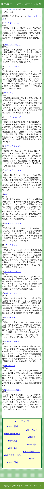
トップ (4, 9)
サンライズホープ (11, 342)
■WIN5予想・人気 (31, 451)
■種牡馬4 (12, 448)
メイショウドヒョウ (12, 170)
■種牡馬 (31, 437)
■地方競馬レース (12, 433)
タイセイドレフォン (12, 223)
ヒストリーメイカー (12, 390)
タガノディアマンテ (12, 45)
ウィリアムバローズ (12, 117)
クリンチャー (9, 366)
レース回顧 (11, 9)
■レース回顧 (12, 462)
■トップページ (22, 421)
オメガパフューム (11, 66)
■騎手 (31, 459)
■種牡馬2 (12, 441)
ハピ (6, 194)
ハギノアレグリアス (12, 293)
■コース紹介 (32, 430)
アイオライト (9, 93)
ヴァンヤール (9, 317)
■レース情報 (12, 426)
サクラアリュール (11, 23)
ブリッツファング (11, 245)
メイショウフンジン (12, 146)
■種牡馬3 (31, 444)
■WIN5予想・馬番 (12, 455)
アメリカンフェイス (12, 272)
